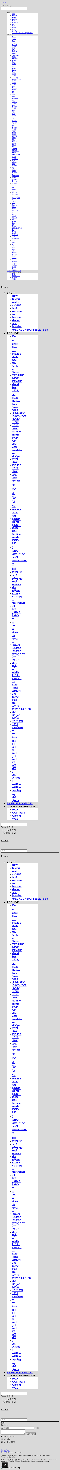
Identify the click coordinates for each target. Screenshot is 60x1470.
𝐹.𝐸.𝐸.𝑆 (14, 19)
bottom (14, 26)
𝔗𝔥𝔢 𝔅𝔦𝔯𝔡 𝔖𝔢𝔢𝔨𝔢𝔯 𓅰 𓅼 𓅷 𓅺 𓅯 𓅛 (16, 490)
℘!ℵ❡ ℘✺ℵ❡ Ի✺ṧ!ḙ (14, 179)
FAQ (13, 274)
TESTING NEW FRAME (15, 56)
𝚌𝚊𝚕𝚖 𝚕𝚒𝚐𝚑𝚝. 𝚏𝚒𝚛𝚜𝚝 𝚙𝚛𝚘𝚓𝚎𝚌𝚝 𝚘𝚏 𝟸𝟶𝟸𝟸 (16, 196)
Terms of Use (5, 1450)
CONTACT (16, 276)
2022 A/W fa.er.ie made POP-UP (14, 89)
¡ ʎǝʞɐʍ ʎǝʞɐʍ (14, 261)
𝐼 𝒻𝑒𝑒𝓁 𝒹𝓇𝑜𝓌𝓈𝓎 (14, 257)
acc (13, 29)
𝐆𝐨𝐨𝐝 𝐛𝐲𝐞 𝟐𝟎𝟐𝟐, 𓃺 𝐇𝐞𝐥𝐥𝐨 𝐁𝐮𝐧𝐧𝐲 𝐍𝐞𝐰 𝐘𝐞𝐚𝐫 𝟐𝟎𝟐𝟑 (14, 67)
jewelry (14, 31)
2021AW (15, 235)
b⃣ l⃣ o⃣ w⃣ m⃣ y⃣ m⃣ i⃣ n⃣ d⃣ (14, 249)
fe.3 (13, 21)
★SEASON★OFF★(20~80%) (22, 33)
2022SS (15, 159)
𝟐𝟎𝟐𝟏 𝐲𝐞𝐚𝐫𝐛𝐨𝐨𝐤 (15, 237)
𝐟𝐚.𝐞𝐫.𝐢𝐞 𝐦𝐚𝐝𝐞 (14, 16)
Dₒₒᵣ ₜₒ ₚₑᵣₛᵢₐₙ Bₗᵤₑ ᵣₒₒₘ (15, 343)
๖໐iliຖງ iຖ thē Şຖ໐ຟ (14, 267)
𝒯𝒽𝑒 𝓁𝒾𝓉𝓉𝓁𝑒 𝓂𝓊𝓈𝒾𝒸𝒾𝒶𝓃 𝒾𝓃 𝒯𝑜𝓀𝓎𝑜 (15, 98)
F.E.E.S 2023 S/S (14, 46)
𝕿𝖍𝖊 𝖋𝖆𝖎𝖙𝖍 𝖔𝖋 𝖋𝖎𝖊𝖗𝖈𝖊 (14, 51)
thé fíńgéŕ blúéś (14, 231)
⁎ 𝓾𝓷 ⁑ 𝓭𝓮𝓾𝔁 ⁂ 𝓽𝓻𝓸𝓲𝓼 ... (15, 632)
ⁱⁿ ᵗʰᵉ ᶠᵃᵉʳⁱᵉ (14, 734)
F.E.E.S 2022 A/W (14, 108)
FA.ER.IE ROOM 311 (14, 271)
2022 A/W (14, 104)
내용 (37, 1428)
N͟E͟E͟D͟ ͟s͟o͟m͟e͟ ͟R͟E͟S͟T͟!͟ (14, 134)
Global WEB (14, 278)
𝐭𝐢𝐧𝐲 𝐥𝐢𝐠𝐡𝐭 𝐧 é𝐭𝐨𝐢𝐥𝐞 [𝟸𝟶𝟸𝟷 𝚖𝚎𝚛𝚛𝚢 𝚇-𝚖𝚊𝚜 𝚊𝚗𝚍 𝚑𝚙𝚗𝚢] (15, 210)
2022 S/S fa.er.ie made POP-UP (14, 142)
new (13, 14)
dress (14, 27)
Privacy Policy (5, 1451)
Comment (31, 1434)
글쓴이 (4, 1428)
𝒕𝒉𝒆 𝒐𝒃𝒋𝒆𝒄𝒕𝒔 (14, 168)
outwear (15, 22)
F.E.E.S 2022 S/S (14, 129)
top (13, 24)
